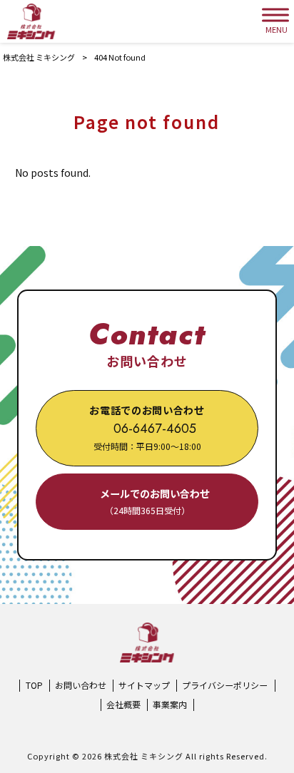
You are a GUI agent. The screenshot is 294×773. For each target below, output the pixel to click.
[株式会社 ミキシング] (31, 21)
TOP (34, 685)
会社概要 (123, 704)
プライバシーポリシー (225, 685)
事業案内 (170, 704)
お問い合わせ (80, 685)
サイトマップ (144, 685)
